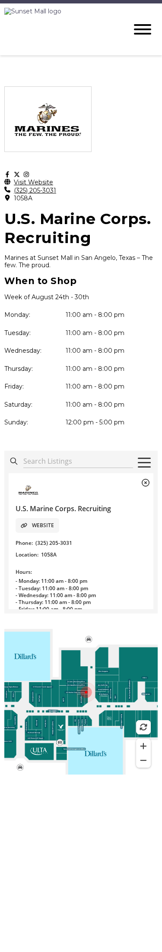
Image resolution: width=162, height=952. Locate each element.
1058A (23, 198)
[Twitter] (17, 175)
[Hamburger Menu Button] (142, 29)
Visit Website (33, 182)
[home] (59, 29)
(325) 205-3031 (35, 190)
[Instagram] (26, 175)
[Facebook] (7, 175)
